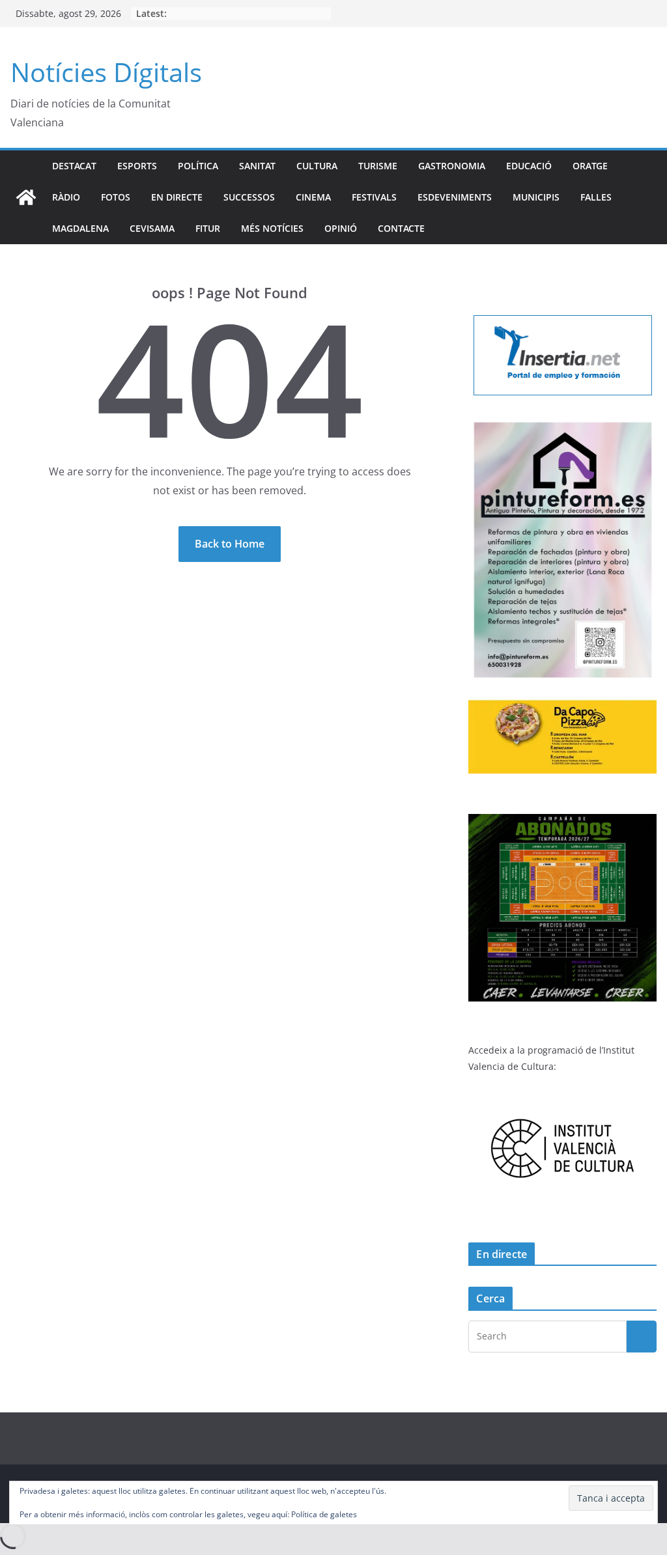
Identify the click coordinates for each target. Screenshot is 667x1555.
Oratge (590, 166)
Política (198, 166)
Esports (137, 166)
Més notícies (272, 228)
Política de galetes (324, 1514)
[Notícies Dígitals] (26, 197)
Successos (249, 197)
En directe (177, 197)
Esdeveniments (455, 197)
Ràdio (66, 197)
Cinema (313, 197)
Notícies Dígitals (106, 72)
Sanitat (257, 166)
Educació (529, 166)
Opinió (340, 228)
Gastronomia (451, 166)
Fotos (115, 197)
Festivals (374, 197)
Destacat (74, 166)
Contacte (401, 228)
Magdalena (80, 228)
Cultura (316, 166)
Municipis (536, 197)
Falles (596, 197)
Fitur (207, 228)
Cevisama (152, 228)
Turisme (377, 166)
